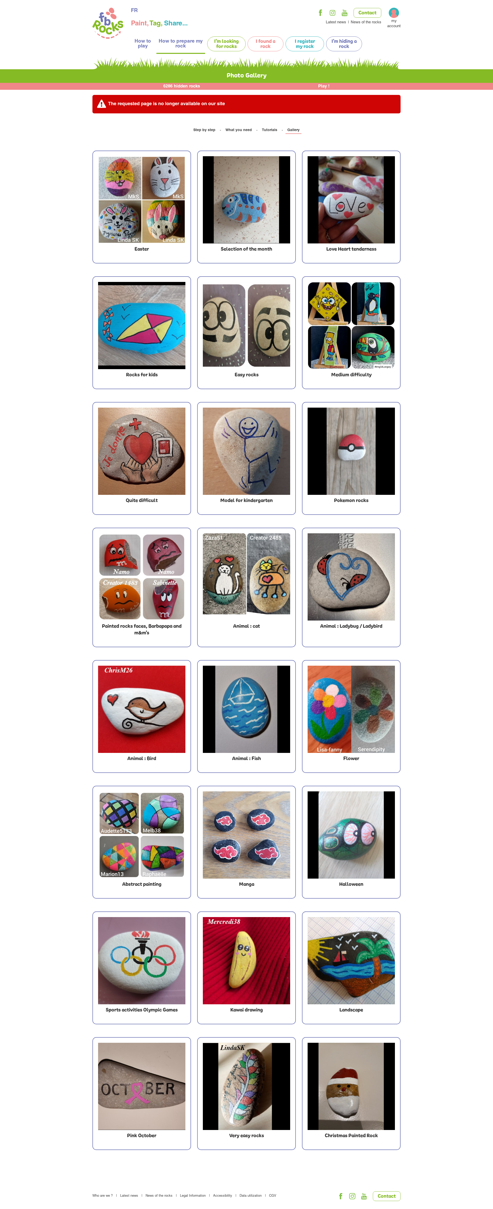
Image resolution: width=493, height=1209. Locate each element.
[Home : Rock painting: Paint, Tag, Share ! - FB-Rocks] (107, 24)
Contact (367, 13)
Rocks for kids (142, 375)
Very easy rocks (246, 1135)
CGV (272, 1196)
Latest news (336, 22)
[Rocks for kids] (141, 325)
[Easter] (141, 199)
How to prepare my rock (181, 44)
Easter (142, 249)
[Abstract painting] (141, 835)
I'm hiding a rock (344, 44)
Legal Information (193, 1196)
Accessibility (222, 1196)
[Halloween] (351, 835)
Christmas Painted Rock (351, 1135)
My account (394, 23)
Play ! (324, 86)
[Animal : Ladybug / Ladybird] (351, 577)
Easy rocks (247, 375)
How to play (143, 44)
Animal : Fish (246, 758)
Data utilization (251, 1196)
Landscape (351, 1010)
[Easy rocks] (246, 325)
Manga (246, 884)
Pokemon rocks (351, 500)
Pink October (141, 1135)
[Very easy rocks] (246, 1086)
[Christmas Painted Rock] (351, 1086)
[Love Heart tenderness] (351, 199)
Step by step (204, 130)
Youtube (344, 13)
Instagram (332, 13)
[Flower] (351, 709)
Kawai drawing (246, 1010)
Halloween (351, 884)
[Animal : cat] (246, 577)
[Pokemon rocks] (351, 451)
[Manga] (246, 835)
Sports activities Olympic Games (142, 1010)
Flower (351, 758)
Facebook (320, 13)
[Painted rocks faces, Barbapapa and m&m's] (141, 577)
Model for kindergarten (246, 500)
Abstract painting (142, 884)
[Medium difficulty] (351, 325)
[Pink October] (141, 1086)
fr (134, 11)
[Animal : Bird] (141, 709)
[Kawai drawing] (246, 960)
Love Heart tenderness (351, 249)
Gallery (293, 130)
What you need (238, 130)
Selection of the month (246, 249)
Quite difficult (142, 500)
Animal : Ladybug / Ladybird (351, 626)
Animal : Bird (141, 758)
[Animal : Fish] (246, 709)
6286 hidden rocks (181, 86)
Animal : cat (246, 626)
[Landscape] (351, 960)
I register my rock (305, 44)
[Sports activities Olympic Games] (141, 960)
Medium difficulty (351, 375)
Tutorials (269, 130)
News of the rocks (366, 22)
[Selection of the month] (246, 199)
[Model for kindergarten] (246, 451)
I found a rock (265, 44)
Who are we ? (102, 1196)
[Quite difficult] (141, 451)
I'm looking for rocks (226, 44)
